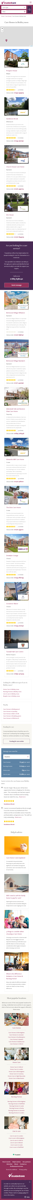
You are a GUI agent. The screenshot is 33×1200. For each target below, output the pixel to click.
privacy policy (22, 1193)
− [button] (2, 31)
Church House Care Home (15, 167)
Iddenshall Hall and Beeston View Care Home (15, 410)
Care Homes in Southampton (16, 1037)
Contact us (23, 1164)
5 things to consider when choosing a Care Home (15, 932)
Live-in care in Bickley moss (11, 694)
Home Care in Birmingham (16, 1071)
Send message (17, 285)
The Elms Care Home (13, 507)
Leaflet (31, 46)
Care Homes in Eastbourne (16, 1042)
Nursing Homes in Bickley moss (12, 692)
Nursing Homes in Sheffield (17, 1104)
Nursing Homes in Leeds (16, 1106)
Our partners (27, 1162)
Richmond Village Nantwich (15, 361)
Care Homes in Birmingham (16, 1033)
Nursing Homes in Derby (16, 1108)
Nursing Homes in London (16, 1113)
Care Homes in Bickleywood (11, 709)
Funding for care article (16, 741)
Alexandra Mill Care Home (15, 459)
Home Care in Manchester (16, 1078)
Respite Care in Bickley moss (11, 696)
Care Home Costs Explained (15, 858)
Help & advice (16, 1162)
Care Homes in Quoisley (10, 711)
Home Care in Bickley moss (11, 689)
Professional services (16, 1166)
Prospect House (11, 70)
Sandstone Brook (12, 119)
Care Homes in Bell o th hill (11, 714)
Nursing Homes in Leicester (16, 1110)
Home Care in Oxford (16, 1067)
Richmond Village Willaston (15, 313)
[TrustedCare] (8, 2)
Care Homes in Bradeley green (12, 716)
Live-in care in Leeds (17, 1145)
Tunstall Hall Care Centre (14, 651)
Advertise (9, 1164)
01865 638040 (16, 278)
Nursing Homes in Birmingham (16, 1101)
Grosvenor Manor (12, 603)
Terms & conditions (11, 1169)
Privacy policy (23, 1169)
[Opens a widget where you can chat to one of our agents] (27, 1197)
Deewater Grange (12, 555)
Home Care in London (16, 1069)
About (16, 1164)
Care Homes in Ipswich (16, 1039)
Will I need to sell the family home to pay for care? (15, 896)
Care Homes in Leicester (16, 1035)
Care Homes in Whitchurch (11, 718)
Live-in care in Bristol (16, 1143)
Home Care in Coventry (16, 1074)
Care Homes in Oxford (16, 1044)
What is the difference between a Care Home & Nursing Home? (14, 976)
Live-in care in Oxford (16, 1140)
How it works (6, 1162)
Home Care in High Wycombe (16, 1076)
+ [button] (2, 29)
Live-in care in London (16, 1136)
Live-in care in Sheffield (16, 1147)
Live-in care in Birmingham (16, 1138)
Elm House (10, 215)
